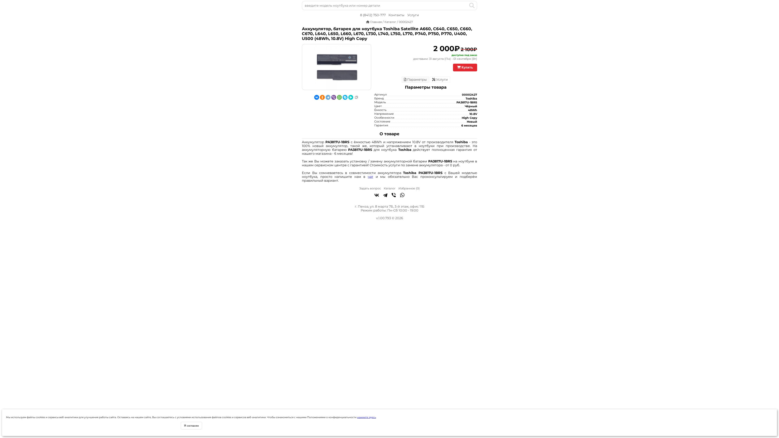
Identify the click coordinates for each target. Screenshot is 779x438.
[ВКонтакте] (316, 97)
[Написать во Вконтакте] (376, 195)
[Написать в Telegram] (385, 195)
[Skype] (345, 97)
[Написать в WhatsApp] (402, 195)
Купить (467, 67)
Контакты (396, 15)
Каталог (390, 188)
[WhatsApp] (339, 97)
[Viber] (333, 97)
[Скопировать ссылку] (356, 97)
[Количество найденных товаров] (465, 5)
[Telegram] (328, 97)
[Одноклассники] (322, 97)
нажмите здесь (366, 417)
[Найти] (472, 5)
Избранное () (409, 188)
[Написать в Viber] (394, 195)
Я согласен (191, 425)
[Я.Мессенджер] (350, 97)
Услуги (413, 15)
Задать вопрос (370, 188)
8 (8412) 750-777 (373, 15)
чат (370, 177)
